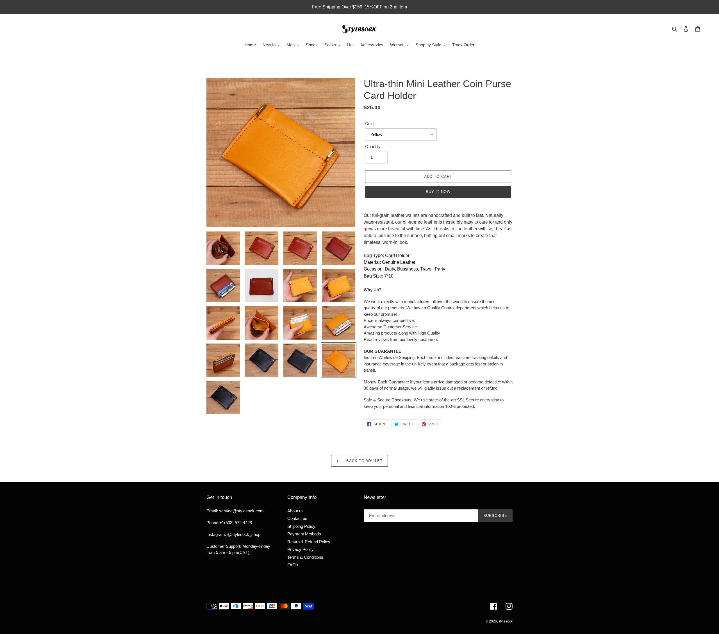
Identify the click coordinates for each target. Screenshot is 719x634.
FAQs (292, 564)
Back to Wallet (364, 461)
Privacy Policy (300, 549)
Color (370, 123)
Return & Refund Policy (308, 541)
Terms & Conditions (305, 557)
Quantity (373, 146)
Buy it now (438, 192)
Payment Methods (304, 533)
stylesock (506, 621)
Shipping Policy (301, 526)
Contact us (297, 518)
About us (295, 510)
